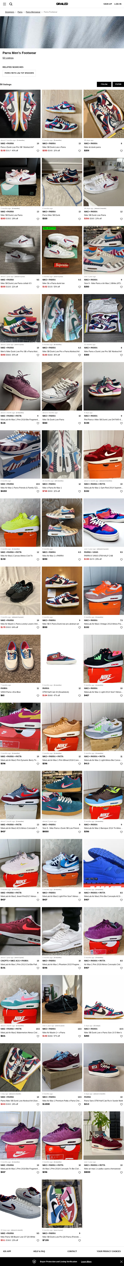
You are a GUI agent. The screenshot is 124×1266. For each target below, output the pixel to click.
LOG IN (117, 4)
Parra (20, 12)
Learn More (86, 1262)
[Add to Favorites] (38, 150)
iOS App (7, 1251)
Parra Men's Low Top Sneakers (19, 73)
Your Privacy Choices (109, 1251)
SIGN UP (107, 4)
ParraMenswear (33, 12)
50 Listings (8, 58)
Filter (118, 84)
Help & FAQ (39, 1251)
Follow (104, 84)
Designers (9, 12)
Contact (72, 1251)
